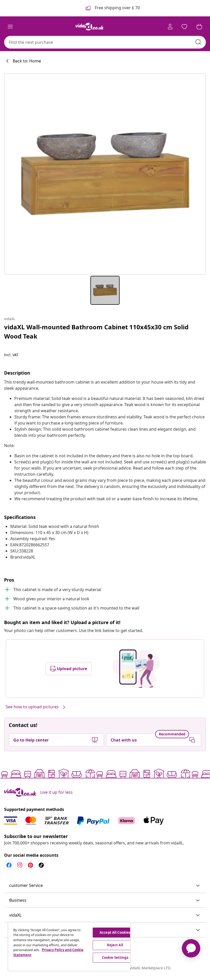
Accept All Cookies (115, 932)
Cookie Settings (115, 957)
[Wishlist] (184, 26)
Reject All (115, 945)
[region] (69, 946)
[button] (105, 885)
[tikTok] (41, 865)
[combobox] (105, 42)
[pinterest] (30, 865)
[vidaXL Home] (89, 26)
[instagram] (19, 865)
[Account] (170, 26)
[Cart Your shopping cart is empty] (199, 26)
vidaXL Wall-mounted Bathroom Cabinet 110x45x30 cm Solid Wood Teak (96, 331)
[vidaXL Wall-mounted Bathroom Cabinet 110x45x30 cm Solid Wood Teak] (105, 174)
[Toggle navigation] (10, 26)
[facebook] (9, 865)
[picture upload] (136, 668)
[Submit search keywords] (198, 42)
